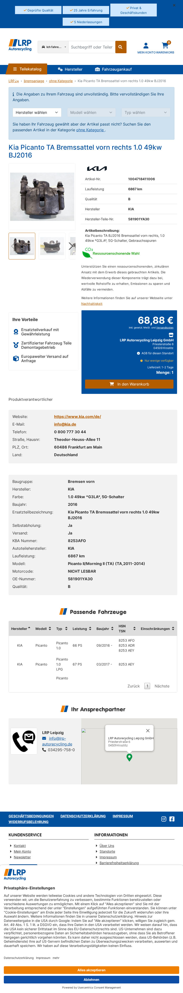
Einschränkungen (155, 629)
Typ (59, 629)
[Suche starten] (121, 47)
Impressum (123, 816)
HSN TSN (122, 628)
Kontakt (20, 846)
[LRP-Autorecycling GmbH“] (20, 45)
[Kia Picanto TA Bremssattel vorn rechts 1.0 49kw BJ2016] (42, 197)
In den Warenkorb (133, 384)
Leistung (80, 629)
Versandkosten (164, 327)
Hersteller (73, 69)
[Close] (147, 730)
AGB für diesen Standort (157, 353)
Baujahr (103, 629)
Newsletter (22, 857)
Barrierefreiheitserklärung (119, 863)
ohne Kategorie (90, 129)
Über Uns (107, 846)
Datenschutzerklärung (83, 816)
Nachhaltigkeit (91, 304)
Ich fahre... (53, 47)
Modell (41, 629)
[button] (176, 5)
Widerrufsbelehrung (29, 822)
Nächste (162, 686)
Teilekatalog (30, 69)
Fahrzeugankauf (116, 69)
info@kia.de (65, 424)
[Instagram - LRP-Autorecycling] (162, 819)
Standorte (29, 78)
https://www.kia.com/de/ (77, 416)
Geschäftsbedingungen (31, 816)
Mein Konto (22, 851)
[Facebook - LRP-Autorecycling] (171, 819)
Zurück (133, 686)
